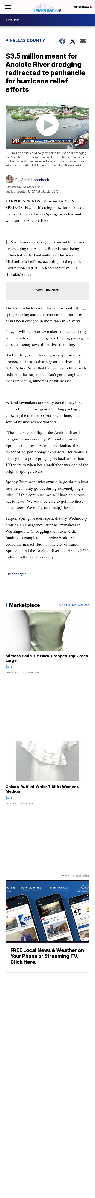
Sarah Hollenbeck (35, 180)
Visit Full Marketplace (74, 605)
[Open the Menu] (7, 7)
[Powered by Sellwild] (82, 875)
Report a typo (17, 574)
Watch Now (82, 7)
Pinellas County (25, 40)
